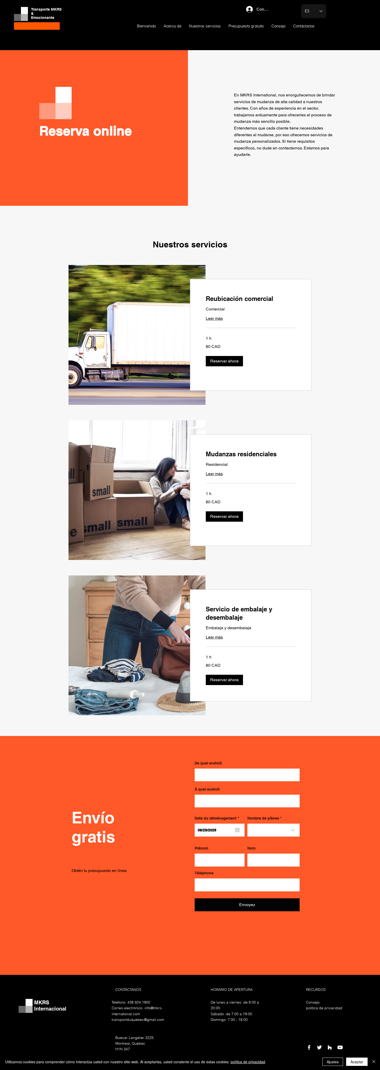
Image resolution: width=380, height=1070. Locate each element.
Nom (251, 848)
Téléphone (204, 873)
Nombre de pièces (263, 818)
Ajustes (333, 1061)
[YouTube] (340, 1047)
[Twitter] (319, 1047)
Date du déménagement (218, 818)
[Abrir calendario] (237, 830)
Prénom (201, 848)
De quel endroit (208, 763)
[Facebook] (309, 1047)
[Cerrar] (374, 1062)
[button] (224, 361)
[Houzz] (329, 1047)
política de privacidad (248, 1061)
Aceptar (357, 1061)
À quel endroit (207, 789)
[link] (251, 299)
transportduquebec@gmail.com (138, 1019)
